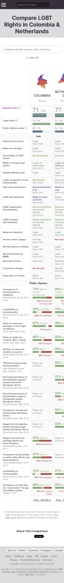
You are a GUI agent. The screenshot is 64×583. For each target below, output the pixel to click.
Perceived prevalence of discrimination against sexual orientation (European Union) (15, 381)
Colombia (42, 95)
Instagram (46, 550)
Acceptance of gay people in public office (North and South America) (16, 457)
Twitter (22, 550)
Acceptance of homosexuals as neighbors (11, 292)
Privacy (14, 559)
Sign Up (29, 574)
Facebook (33, 550)
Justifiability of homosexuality (10, 310)
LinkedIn (58, 550)
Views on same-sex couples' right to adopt (14, 338)
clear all (33, 57)
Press (29, 556)
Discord (12, 550)
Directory (47, 559)
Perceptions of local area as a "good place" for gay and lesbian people (16, 488)
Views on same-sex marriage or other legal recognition (14, 326)
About (8, 556)
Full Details (42, 500)
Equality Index (10, 107)
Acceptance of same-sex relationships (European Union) (15, 413)
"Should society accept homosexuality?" (15, 364)
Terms (54, 556)
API (36, 556)
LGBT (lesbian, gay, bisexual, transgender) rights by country (32, 570)
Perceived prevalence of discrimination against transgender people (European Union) (15, 397)
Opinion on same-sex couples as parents (14, 350)
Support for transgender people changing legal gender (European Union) (16, 426)
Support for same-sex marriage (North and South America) (14, 440)
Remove (42, 100)
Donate (44, 556)
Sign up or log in (14, 517)
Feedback (19, 556)
